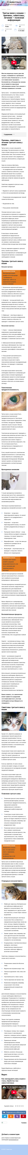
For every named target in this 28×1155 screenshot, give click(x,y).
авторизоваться (13, 1139)
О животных (14, 2)
